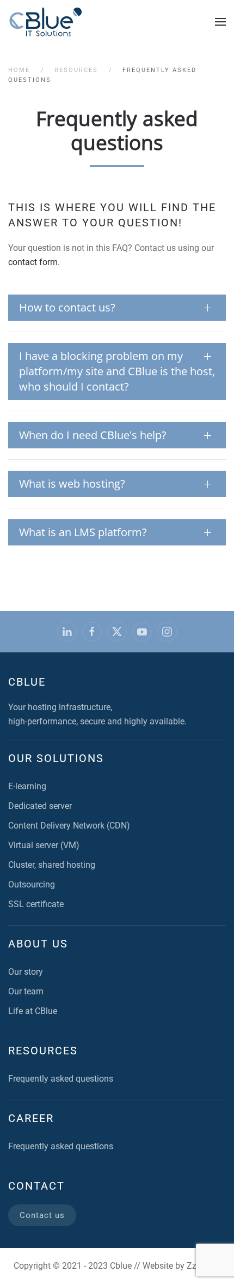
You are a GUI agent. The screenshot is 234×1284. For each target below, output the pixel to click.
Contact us (42, 1215)
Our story (25, 972)
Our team (26, 991)
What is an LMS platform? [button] (83, 532)
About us (38, 943)
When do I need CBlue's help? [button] (93, 435)
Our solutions (56, 758)
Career (31, 1118)
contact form (33, 262)
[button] (220, 22)
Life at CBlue (32, 1011)
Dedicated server (40, 806)
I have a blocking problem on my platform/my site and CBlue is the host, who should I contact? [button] (117, 371)
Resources (43, 1050)
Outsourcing (31, 884)
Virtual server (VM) (43, 845)
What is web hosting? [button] (72, 483)
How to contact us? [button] (67, 307)
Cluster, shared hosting (51, 865)
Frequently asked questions (60, 1078)
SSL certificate (36, 904)
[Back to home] (45, 21)
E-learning (27, 786)
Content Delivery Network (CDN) (69, 825)
